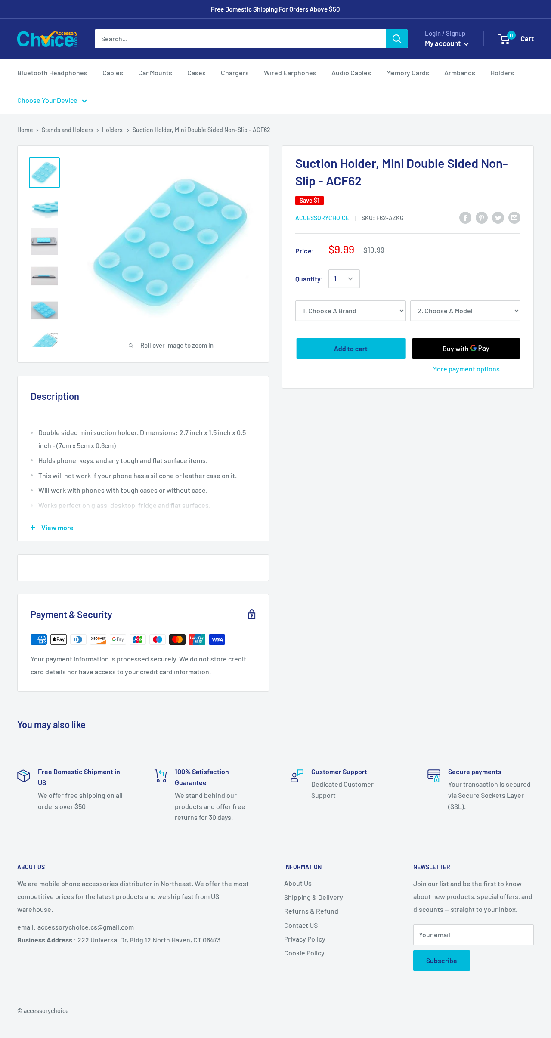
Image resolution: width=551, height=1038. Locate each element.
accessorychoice (322, 218)
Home (25, 129)
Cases (196, 72)
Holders (502, 72)
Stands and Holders (67, 129)
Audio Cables (351, 72)
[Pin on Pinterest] (482, 217)
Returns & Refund (311, 911)
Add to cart (349, 348)
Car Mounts (155, 72)
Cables (112, 72)
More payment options (466, 369)
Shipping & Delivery (313, 897)
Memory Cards (407, 72)
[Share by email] (514, 217)
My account (443, 43)
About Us (298, 883)
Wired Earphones (290, 72)
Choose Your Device (47, 100)
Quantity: (309, 279)
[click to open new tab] (44, 172)
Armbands (459, 72)
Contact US (301, 925)
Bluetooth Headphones (52, 72)
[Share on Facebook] (465, 217)
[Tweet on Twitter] (498, 217)
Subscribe (441, 960)
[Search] (397, 38)
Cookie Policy (304, 952)
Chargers (235, 72)
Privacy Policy (304, 939)
